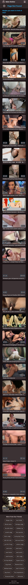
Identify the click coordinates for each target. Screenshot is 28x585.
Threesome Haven (9, 576)
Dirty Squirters (19, 532)
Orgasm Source (20, 560)
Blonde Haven (8, 524)
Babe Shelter (10, 2)
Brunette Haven (9, 528)
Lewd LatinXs (19, 552)
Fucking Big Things (19, 536)
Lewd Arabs (9, 548)
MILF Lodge (19, 556)
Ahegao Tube (9, 520)
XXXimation (20, 576)
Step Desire (7, 572)
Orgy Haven (8, 564)
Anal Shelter (19, 520)
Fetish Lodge (7, 536)
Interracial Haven (19, 540)
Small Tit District (20, 568)
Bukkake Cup (20, 528)
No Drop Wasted (8, 560)
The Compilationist (18, 572)
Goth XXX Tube (7, 540)
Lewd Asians (19, 548)
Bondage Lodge (19, 524)
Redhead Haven (8, 568)
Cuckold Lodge (8, 532)
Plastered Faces (19, 564)
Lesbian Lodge (19, 544)
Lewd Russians (9, 556)
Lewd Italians (9, 552)
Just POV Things (8, 544)
